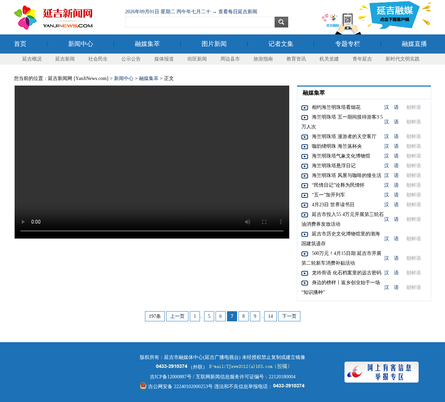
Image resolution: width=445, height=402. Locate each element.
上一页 (177, 316)
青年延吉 (362, 59)
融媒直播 (414, 43)
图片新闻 (214, 43)
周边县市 (230, 59)
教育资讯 (296, 59)
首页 (20, 43)
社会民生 (98, 59)
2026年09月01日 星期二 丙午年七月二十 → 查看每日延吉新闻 (191, 11)
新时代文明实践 (403, 59)
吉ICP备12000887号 (171, 376)
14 (270, 316)
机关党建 (329, 59)
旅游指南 (263, 59)
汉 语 (391, 107)
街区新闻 (197, 59)
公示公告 (131, 59)
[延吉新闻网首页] (66, 17)
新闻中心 (80, 43)
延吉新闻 (65, 59)
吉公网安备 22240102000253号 (180, 386)
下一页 (289, 316)
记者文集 (280, 43)
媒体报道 (164, 59)
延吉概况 (32, 59)
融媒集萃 (147, 43)
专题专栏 (347, 43)
